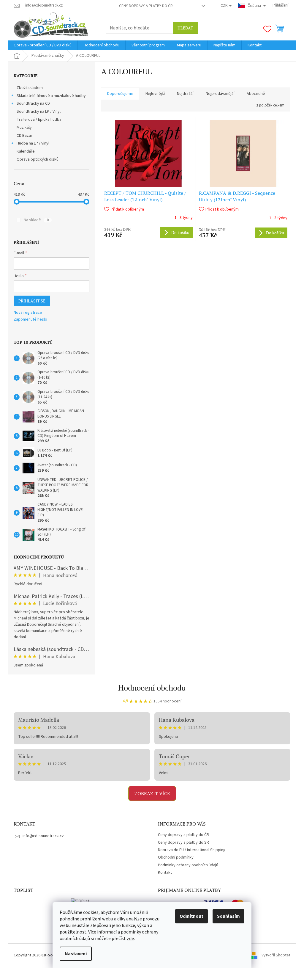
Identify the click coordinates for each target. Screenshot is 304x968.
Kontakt (165, 873)
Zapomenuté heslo (30, 319)
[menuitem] (42, 45)
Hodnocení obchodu (152, 688)
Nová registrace (28, 313)
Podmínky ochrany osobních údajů (188, 865)
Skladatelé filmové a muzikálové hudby (51, 96)
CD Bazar (24, 136)
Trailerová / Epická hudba (39, 120)
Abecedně (256, 94)
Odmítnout (191, 916)
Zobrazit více (152, 793)
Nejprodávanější (220, 94)
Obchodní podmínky (176, 857)
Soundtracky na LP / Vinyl (39, 111)
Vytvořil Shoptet (276, 955)
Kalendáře (26, 151)
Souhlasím (228, 916)
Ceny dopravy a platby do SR (183, 842)
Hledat (185, 28)
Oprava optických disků (37, 159)
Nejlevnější (155, 94)
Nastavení (76, 953)
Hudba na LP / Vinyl (33, 143)
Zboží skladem (30, 88)
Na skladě (36, 220)
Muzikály (24, 128)
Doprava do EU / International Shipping (192, 850)
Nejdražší (185, 94)
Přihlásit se (31, 301)
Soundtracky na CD (33, 103)
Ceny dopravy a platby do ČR (146, 6)
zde (130, 938)
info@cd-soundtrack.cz (43, 836)
